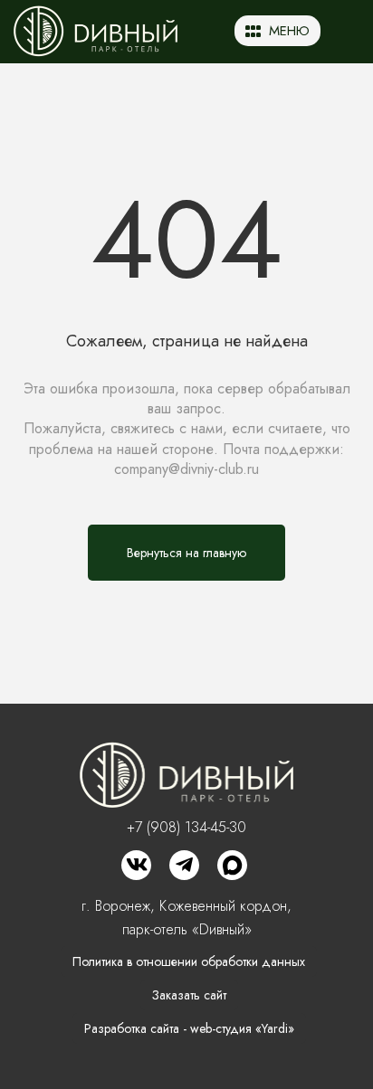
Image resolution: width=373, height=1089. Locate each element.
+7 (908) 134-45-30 (186, 827)
